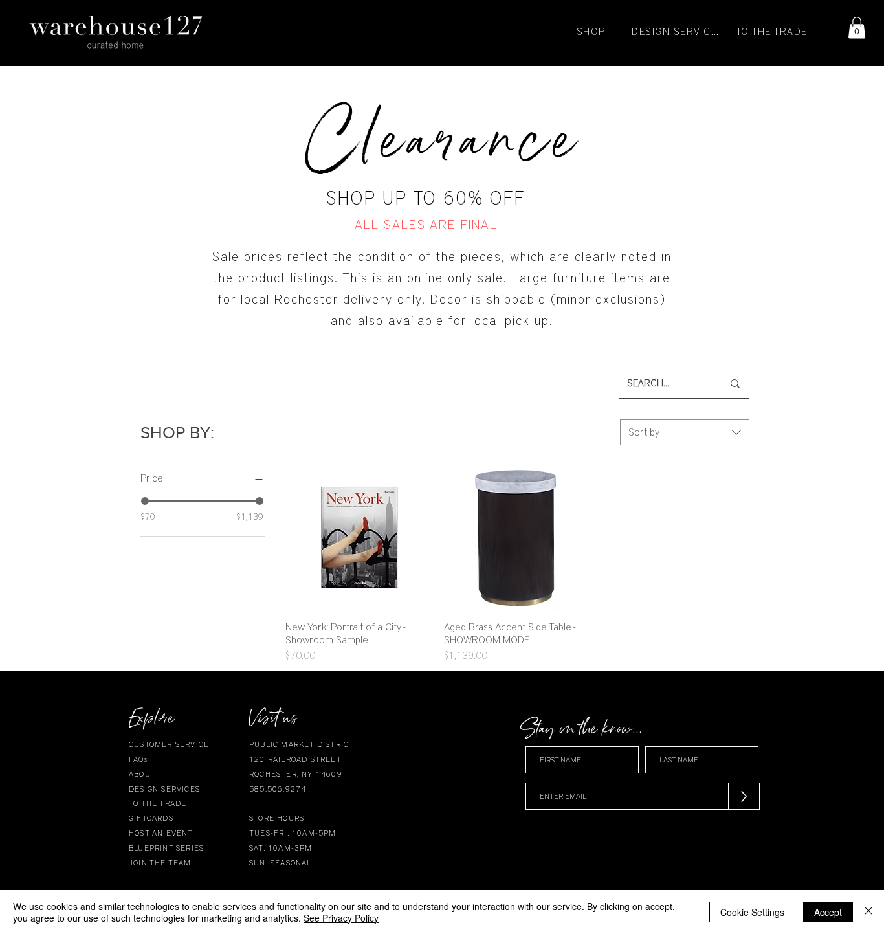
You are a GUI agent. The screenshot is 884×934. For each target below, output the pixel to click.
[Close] (868, 912)
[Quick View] (358, 537)
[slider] (145, 501)
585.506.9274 (277, 789)
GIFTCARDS (151, 818)
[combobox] (684, 432)
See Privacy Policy (341, 917)
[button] (857, 27)
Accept (828, 912)
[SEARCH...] (735, 383)
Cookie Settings (752, 912)
